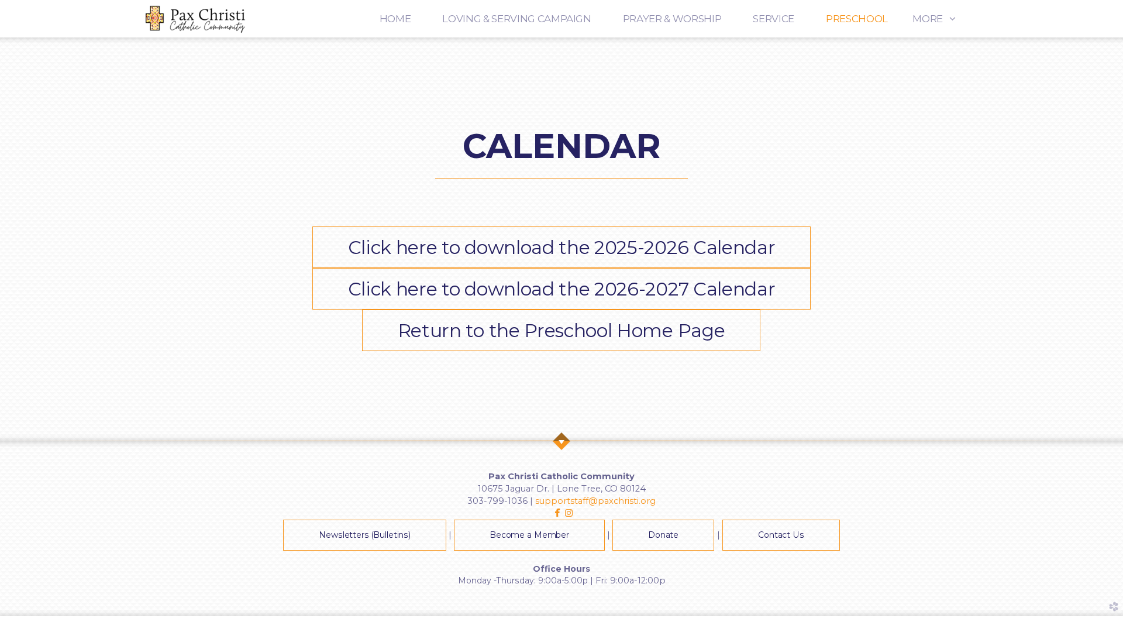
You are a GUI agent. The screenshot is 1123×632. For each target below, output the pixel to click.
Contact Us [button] (781, 535)
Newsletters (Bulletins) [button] (365, 535)
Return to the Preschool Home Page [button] (561, 330)
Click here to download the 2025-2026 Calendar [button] (562, 247)
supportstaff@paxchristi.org (595, 501)
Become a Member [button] (529, 535)
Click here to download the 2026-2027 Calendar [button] (562, 288)
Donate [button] (663, 535)
